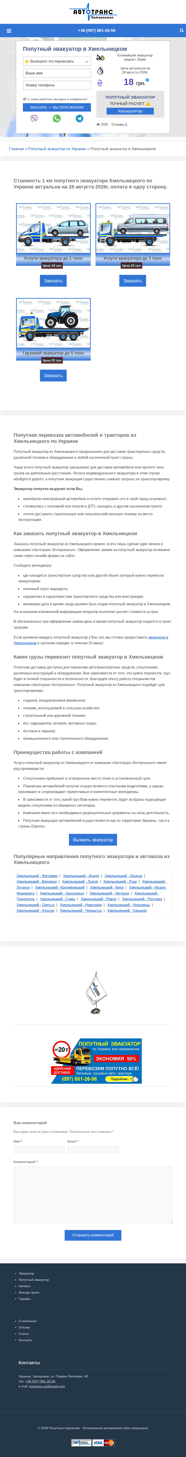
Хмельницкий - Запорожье (62, 893)
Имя (18, 1141)
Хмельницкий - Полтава (142, 899)
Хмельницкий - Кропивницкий (60, 887)
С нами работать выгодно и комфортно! (57, 99)
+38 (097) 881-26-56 (96, 30)
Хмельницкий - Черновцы (128, 905)
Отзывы (24, 1327)
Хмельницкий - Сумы (57, 899)
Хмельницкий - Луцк (120, 881)
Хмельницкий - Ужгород (109, 893)
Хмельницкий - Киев (107, 887)
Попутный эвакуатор (34, 1279)
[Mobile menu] (10, 31)
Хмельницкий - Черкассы (81, 911)
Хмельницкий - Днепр (81, 876)
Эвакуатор (26, 1273)
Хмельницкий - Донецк (123, 876)
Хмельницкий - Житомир (37, 876)
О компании (28, 1321)
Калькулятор (130, 111)
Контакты (25, 1340)
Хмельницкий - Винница (37, 881)
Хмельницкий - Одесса (35, 905)
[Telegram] (79, 118)
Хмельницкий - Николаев (81, 905)
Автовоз (24, 1286)
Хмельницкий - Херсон (35, 911)
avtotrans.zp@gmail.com (47, 1386)
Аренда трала (29, 1292)
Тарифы (25, 1299)
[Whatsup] (57, 118)
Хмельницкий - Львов (80, 881)
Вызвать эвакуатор (93, 839)
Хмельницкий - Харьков (127, 911)
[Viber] (34, 118)
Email (73, 1141)
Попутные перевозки (98, 12)
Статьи (24, 1333)
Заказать (53, 280)
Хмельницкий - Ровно (99, 899)
